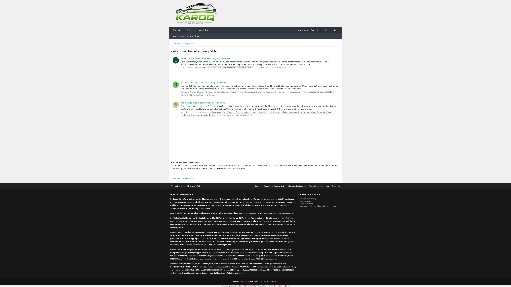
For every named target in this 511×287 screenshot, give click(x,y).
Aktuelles (203, 30)
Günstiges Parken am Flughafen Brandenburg (318, 206)
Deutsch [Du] (194, 186)
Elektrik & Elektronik (282, 68)
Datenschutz (314, 186)
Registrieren (194, 36)
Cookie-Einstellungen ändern (275, 186)
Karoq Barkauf (305, 201)
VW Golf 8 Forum (306, 203)
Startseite (177, 30)
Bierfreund (185, 92)
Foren (189, 30)
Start (334, 186)
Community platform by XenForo (255, 281)
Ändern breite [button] (180, 186)
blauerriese (185, 112)
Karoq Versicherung (308, 199)
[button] (195, 30)
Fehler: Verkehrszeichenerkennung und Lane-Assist (206, 58)
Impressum (325, 186)
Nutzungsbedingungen (297, 186)
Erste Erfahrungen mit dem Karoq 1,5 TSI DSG (204, 82)
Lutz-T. (183, 68)
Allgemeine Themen (207, 95)
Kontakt (258, 186)
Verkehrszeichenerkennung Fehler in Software (204, 102)
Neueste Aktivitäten (180, 36)
